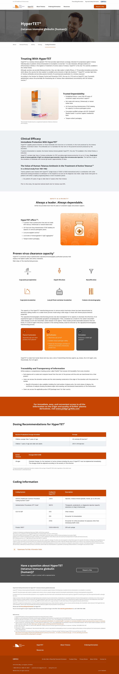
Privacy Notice (84, 659)
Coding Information (50, 44)
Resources (40, 650)
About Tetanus (65, 645)
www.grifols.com (53, 667)
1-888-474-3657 (25, 667)
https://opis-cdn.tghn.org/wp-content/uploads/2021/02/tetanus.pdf (47, 624)
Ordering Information (91, 645)
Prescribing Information (77, 1)
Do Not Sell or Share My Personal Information (54, 659)
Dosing (40, 44)
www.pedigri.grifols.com (67, 408)
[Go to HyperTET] (19, 6)
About (14, 44)
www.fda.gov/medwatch (66, 608)
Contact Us (103, 659)
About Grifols (93, 659)
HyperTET (40, 645)
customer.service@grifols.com (39, 667)
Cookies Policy (73, 659)
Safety (33, 44)
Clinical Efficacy (23, 44)
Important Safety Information (92, 1)
